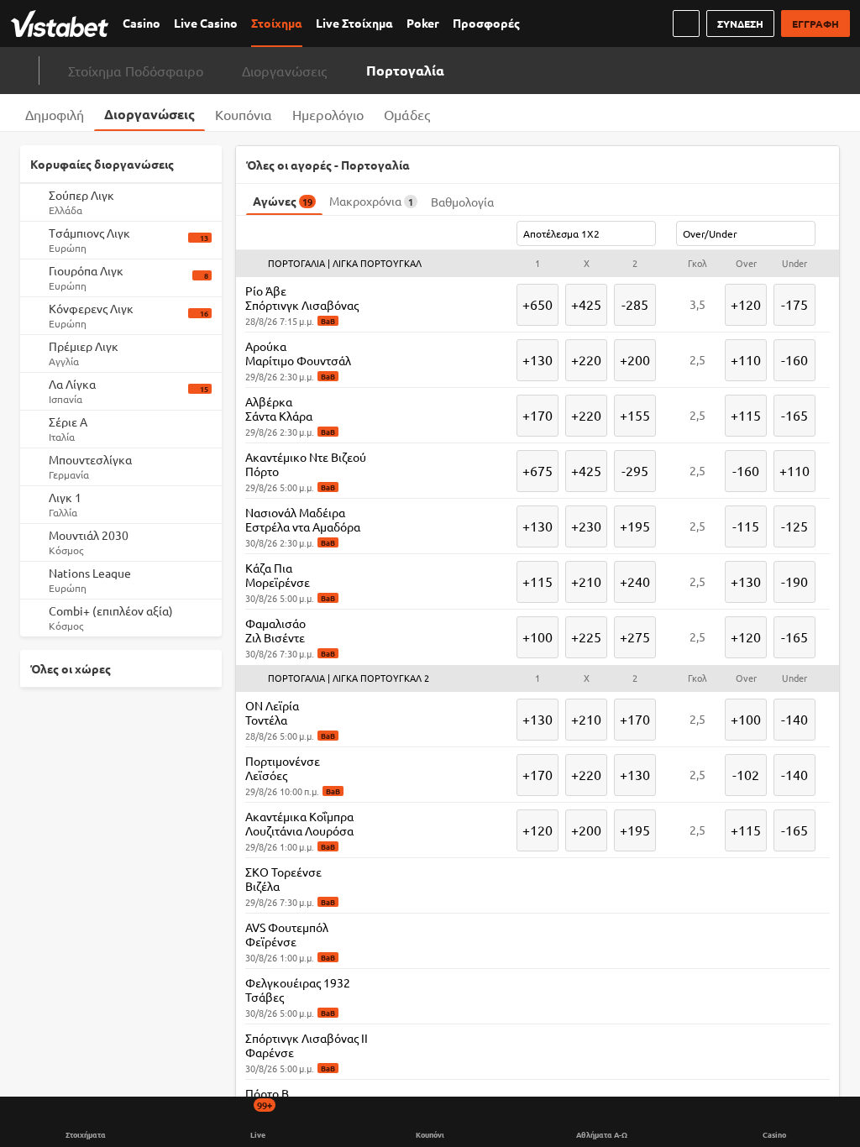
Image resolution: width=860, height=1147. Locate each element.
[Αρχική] (63, 23)
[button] (537, 263)
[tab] (54, 112)
